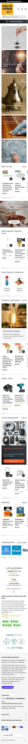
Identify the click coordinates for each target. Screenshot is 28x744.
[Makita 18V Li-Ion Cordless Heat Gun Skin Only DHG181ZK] (20, 388)
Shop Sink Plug (9, 46)
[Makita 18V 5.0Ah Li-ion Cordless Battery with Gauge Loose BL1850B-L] (8, 388)
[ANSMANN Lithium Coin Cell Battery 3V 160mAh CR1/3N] (8, 512)
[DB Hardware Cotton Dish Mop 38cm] (8, 242)
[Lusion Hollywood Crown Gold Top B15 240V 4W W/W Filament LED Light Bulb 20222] (8, 348)
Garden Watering (19, 289)
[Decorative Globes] (14, 315)
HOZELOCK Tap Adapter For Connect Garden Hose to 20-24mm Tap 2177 (20, 253)
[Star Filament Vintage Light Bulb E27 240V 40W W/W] (20, 348)
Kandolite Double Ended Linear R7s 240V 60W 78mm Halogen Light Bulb (8, 187)
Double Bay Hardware (10, 740)
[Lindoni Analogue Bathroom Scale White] (20, 176)
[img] (14, 573)
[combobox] (14, 17)
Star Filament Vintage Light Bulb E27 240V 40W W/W (19, 359)
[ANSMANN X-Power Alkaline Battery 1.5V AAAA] (20, 512)
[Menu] (25, 9)
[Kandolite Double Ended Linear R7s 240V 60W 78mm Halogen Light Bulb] (8, 176)
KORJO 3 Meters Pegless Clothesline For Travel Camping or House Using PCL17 (20, 484)
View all (24, 166)
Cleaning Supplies (7, 289)
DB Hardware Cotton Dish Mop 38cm (8, 251)
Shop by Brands (21, 542)
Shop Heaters (14, 222)
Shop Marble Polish (10, 147)
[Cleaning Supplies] (7, 280)
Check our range (14, 461)
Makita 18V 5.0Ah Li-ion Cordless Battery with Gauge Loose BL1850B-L (8, 400)
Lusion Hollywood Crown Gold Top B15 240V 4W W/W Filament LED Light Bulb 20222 (7, 361)
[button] (22, 9)
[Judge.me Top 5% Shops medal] (21, 641)
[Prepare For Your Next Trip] (14, 433)
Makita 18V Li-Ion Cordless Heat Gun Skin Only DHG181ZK (20, 398)
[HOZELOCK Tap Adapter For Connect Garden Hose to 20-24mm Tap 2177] (20, 242)
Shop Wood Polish (10, 121)
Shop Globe (8, 70)
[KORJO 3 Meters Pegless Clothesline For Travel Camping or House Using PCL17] (20, 472)
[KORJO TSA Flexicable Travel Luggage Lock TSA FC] (8, 472)
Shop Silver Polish (14, 111)
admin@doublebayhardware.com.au (12, 703)
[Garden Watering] (19, 280)
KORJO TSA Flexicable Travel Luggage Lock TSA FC (8, 482)
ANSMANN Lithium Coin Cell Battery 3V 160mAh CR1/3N (8, 522)
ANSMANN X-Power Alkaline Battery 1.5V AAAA (19, 522)
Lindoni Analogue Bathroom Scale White (20, 186)
